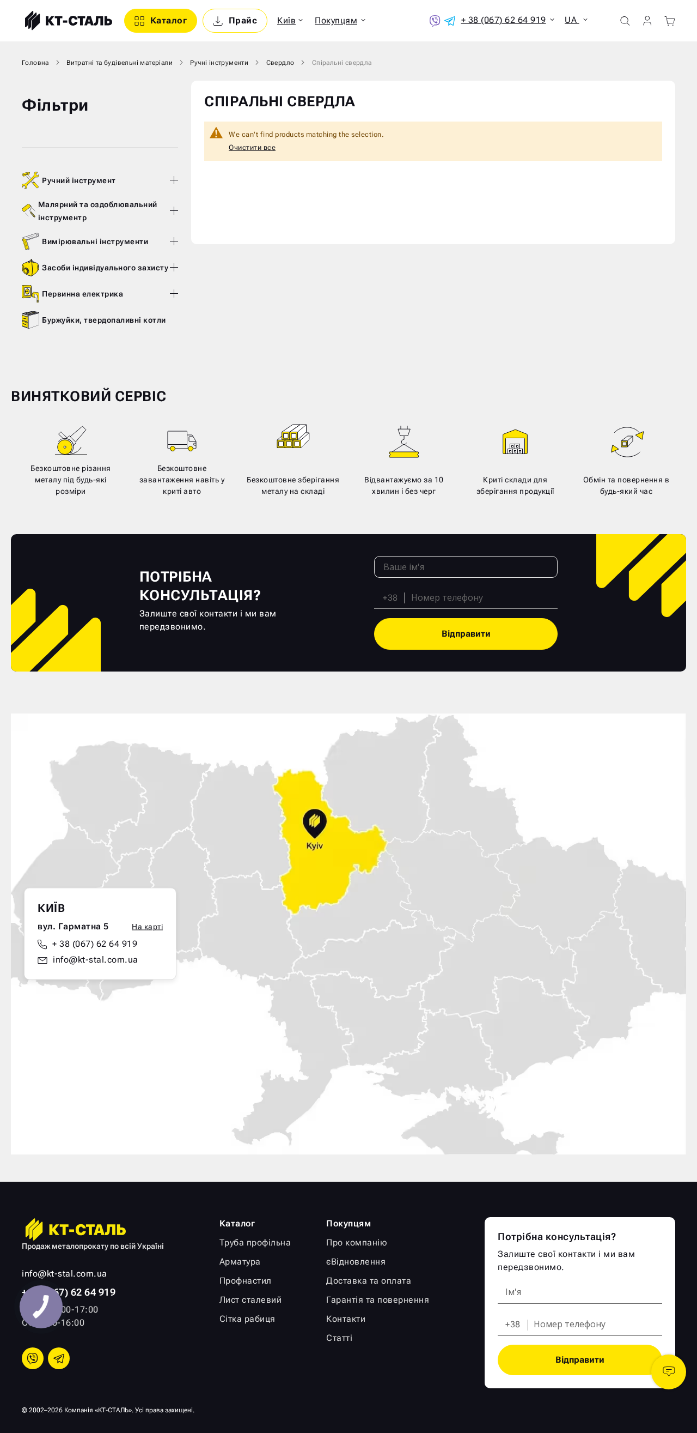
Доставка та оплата (368, 1280)
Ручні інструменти (219, 62)
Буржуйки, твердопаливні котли (104, 320)
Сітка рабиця (247, 1319)
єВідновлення (356, 1261)
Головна (35, 62)
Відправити (466, 633)
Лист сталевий (250, 1300)
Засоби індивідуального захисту (105, 267)
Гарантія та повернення (377, 1300)
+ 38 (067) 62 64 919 (94, 944)
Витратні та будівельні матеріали (119, 62)
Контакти (345, 1319)
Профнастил (245, 1280)
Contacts (668, 1372)
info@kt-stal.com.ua (95, 959)
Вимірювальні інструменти (95, 241)
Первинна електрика (82, 293)
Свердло (280, 62)
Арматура (240, 1261)
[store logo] (67, 21)
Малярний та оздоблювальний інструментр (97, 211)
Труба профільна (255, 1242)
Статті (339, 1338)
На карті (147, 926)
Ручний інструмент (79, 180)
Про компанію (356, 1242)
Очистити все (252, 147)
